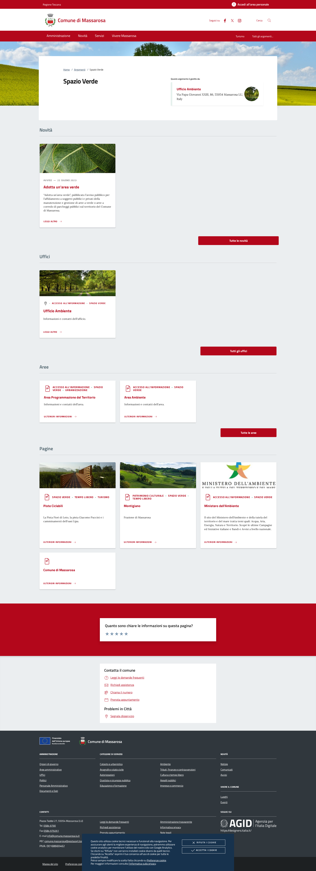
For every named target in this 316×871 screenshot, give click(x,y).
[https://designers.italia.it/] (248, 823)
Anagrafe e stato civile (112, 770)
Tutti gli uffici (238, 351)
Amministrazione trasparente (176, 822)
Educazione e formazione (113, 786)
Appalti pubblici (168, 780)
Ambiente (165, 764)
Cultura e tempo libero (172, 775)
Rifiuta (206, 842)
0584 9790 (50, 826)
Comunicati (227, 770)
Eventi (224, 802)
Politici (43, 780)
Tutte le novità (238, 240)
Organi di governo (49, 764)
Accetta (206, 850)
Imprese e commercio (171, 786)
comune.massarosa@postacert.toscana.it (67, 841)
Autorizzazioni (107, 775)
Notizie (224, 764)
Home (66, 70)
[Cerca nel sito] (269, 20)
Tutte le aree (248, 432)
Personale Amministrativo (54, 786)
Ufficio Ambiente (189, 89)
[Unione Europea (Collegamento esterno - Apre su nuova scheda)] (56, 742)
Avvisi (224, 775)
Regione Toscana (52, 4)
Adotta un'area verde (61, 187)
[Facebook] (223, 20)
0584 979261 (51, 831)
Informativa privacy (170, 827)
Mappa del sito (50, 864)
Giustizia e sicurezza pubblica (115, 780)
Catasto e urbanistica (111, 764)
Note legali (165, 833)
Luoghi (224, 797)
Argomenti (79, 70)
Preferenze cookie (156, 860)
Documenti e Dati (49, 791)
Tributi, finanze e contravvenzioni (177, 770)
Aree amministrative (51, 770)
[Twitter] (230, 20)
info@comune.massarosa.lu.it (63, 836)
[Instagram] (238, 20)
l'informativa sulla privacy (142, 864)
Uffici (42, 775)
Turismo (240, 36)
